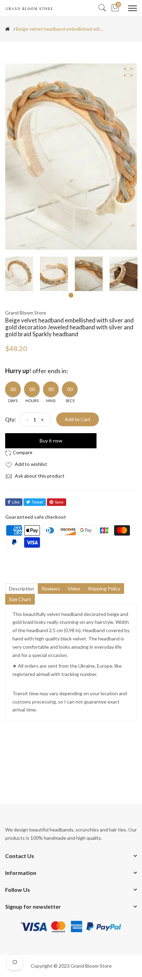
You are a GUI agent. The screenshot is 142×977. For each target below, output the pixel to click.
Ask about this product (39, 476)
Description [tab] (21, 588)
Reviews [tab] (51, 588)
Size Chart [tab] (20, 599)
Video (74, 588)
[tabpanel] (19, 274)
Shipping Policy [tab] (104, 588)
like (16, 502)
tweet (37, 502)
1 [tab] (71, 295)
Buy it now (51, 440)
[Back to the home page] (7, 29)
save (59, 502)
